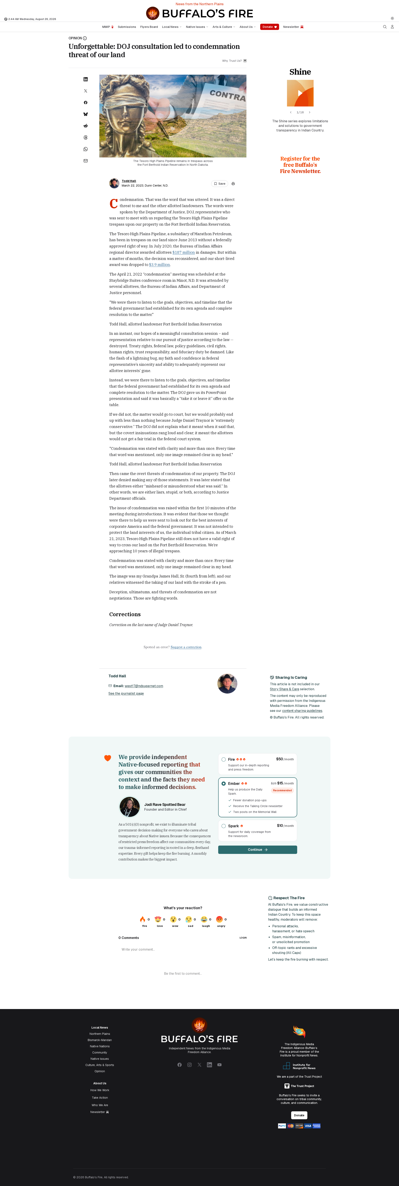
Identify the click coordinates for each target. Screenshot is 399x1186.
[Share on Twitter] (85, 91)
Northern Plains (100, 1034)
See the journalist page (126, 693)
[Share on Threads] (85, 137)
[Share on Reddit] (85, 126)
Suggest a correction (186, 646)
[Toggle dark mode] (392, 18)
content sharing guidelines (302, 711)
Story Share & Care (284, 689)
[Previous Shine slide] (290, 112)
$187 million (183, 252)
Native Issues (195, 27)
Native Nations (100, 1046)
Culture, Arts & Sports (99, 1065)
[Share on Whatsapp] (85, 149)
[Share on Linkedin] (85, 79)
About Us (246, 27)
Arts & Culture (222, 27)
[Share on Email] (85, 160)
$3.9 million (159, 264)
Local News (170, 27)
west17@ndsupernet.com (144, 686)
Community (99, 1052)
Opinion (100, 1071)
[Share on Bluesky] (85, 114)
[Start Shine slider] (300, 93)
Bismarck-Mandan (100, 1040)
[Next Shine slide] (309, 112)
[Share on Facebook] (85, 102)
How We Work (99, 1090)
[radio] (257, 764)
